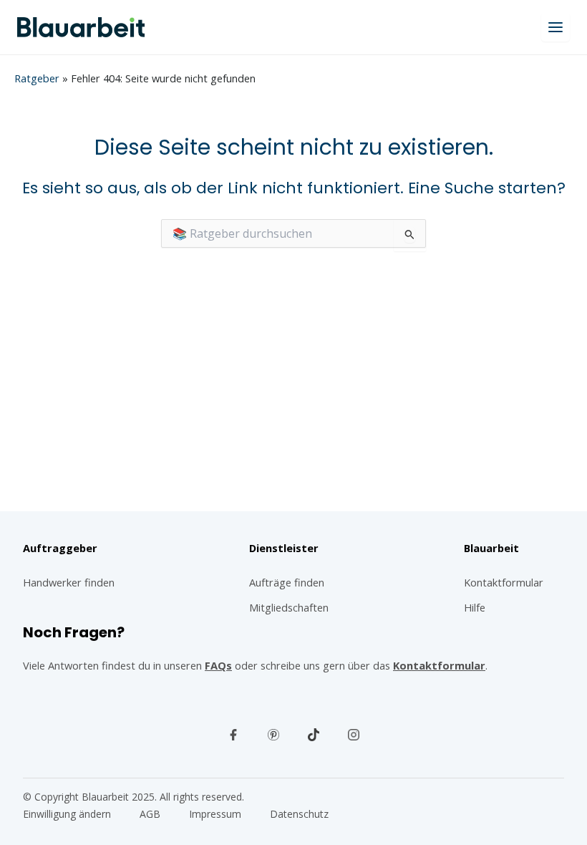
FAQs (218, 665)
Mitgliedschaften (289, 607)
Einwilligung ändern (67, 814)
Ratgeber (36, 78)
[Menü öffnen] (555, 27)
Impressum (215, 814)
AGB (150, 814)
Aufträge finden (286, 582)
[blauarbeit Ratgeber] (81, 27)
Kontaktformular (439, 665)
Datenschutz (299, 814)
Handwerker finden (69, 582)
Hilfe (474, 607)
